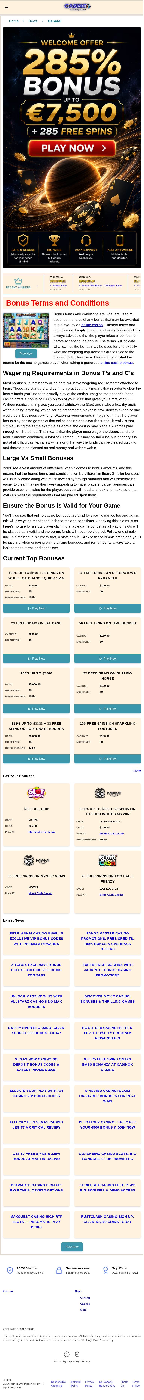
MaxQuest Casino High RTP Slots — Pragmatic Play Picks (36, 1222)
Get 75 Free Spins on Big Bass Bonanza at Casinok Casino (107, 1064)
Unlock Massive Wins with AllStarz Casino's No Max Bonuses (36, 1001)
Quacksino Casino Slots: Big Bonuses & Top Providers (107, 1156)
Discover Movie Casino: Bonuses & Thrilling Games (107, 998)
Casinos (8, 1291)
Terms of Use (136, 1383)
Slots (83, 1309)
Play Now (26, 353)
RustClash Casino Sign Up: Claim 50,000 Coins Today (107, 1219)
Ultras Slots (48, 285)
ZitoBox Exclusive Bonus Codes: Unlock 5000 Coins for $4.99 (36, 970)
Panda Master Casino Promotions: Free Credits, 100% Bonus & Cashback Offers (107, 941)
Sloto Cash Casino (112, 894)
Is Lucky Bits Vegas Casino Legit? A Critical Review (36, 1124)
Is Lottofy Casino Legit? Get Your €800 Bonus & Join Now (107, 1124)
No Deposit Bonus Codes (107, 1383)
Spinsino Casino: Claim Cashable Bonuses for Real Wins (107, 1096)
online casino (92, 325)
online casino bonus (116, 363)
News (33, 21)
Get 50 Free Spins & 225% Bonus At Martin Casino (36, 1156)
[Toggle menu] (6, 7)
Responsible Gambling (58, 1383)
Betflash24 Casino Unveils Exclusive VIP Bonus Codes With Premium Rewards (36, 938)
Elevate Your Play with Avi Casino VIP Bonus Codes (36, 1093)
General (85, 1297)
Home (14, 21)
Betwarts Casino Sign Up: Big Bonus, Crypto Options (36, 1187)
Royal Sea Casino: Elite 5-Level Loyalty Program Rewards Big (107, 1033)
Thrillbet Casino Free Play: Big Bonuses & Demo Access (107, 1187)
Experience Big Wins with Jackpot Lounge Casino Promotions (108, 970)
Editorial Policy (76, 1383)
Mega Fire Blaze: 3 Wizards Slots (90, 285)
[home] (77, 11)
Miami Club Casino (112, 833)
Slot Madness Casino (42, 831)
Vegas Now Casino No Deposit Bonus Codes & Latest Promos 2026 (36, 1064)
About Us (124, 1383)
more (137, 770)
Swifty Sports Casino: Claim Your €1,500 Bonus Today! (36, 1030)
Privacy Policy (89, 1383)
